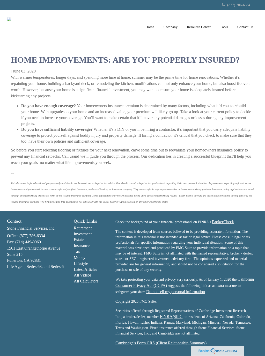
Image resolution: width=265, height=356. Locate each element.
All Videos (82, 275)
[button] (170, 27)
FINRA (166, 316)
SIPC (178, 316)
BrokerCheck (223, 222)
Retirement (83, 228)
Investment (83, 234)
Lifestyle (81, 263)
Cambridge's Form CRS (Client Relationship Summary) (161, 343)
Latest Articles (85, 269)
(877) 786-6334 (238, 5)
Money (79, 257)
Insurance (82, 245)
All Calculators (86, 281)
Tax (77, 251)
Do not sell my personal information (175, 291)
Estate (79, 239)
